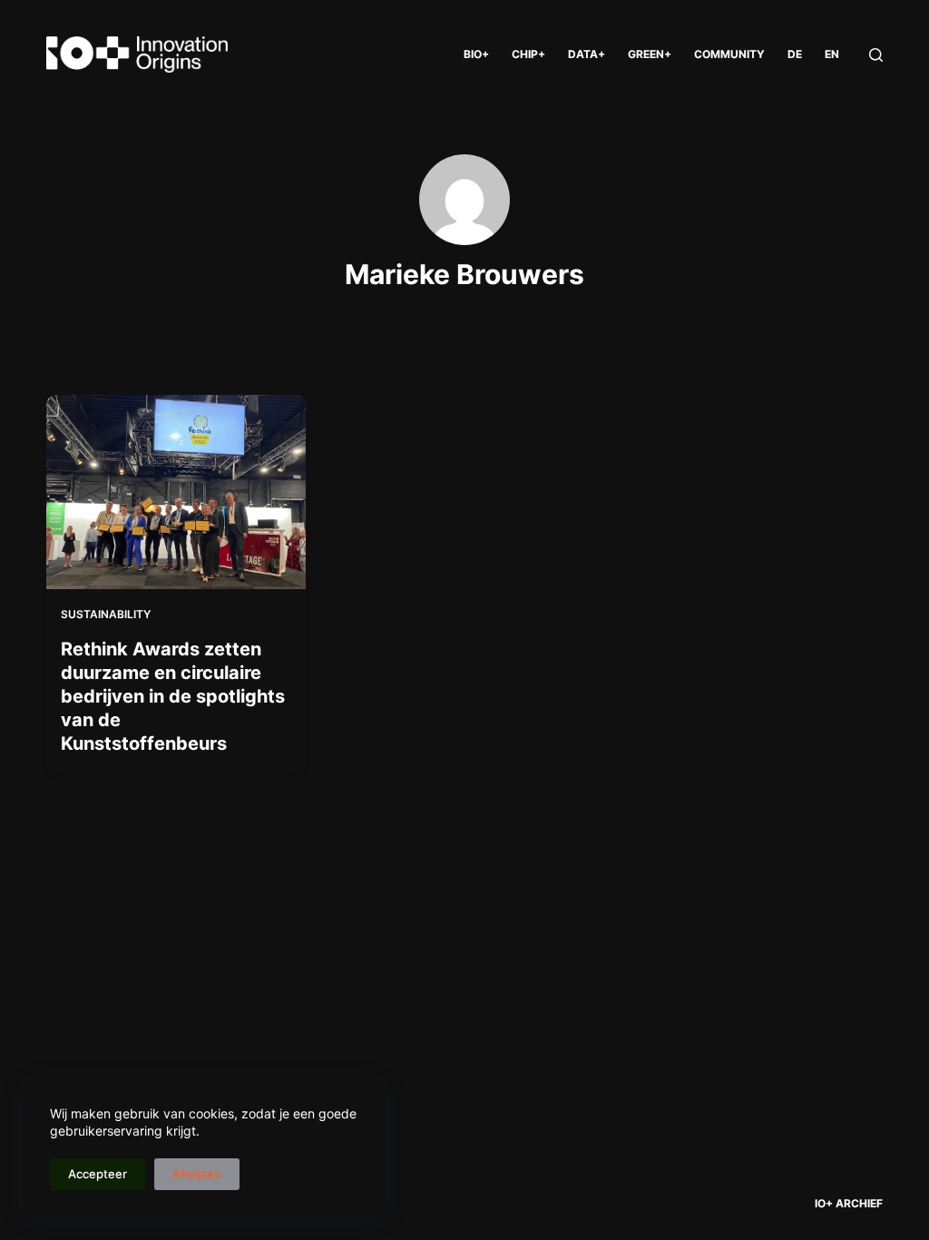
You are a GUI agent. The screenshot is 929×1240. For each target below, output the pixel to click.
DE (794, 54)
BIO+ (476, 54)
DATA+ (586, 54)
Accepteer (97, 1173)
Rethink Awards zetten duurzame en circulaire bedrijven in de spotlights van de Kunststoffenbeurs (173, 696)
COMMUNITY (729, 54)
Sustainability (106, 614)
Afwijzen (196, 1173)
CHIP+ (528, 54)
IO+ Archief (849, 1203)
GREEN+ (649, 54)
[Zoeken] (876, 55)
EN (832, 54)
